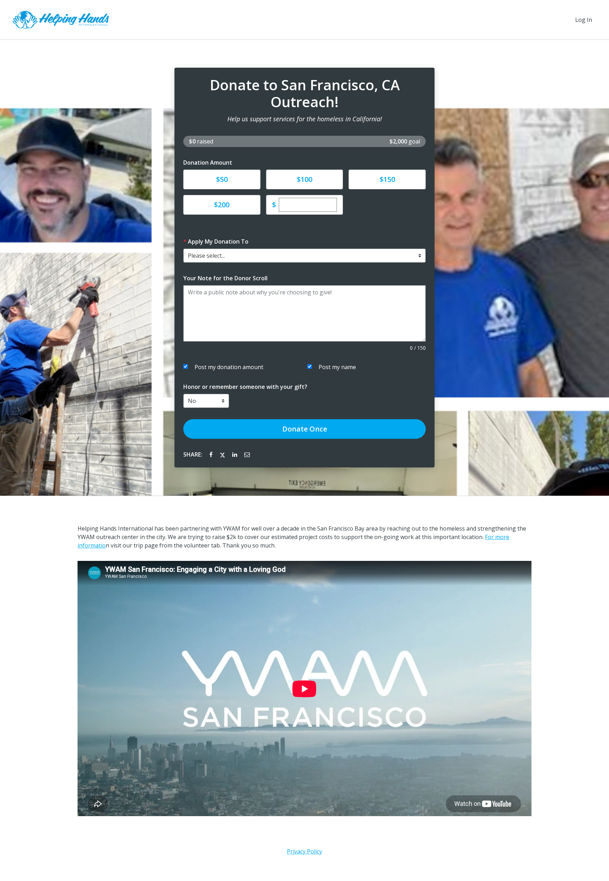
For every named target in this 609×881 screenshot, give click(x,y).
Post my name (337, 367)
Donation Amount (207, 162)
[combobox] (304, 256)
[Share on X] (223, 454)
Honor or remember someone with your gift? (245, 387)
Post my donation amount (229, 367)
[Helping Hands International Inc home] (62, 20)
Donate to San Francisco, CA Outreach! (305, 93)
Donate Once (304, 429)
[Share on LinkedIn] (235, 454)
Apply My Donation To (218, 241)
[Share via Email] (247, 454)
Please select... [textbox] (206, 255)
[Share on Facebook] (211, 454)
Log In (583, 20)
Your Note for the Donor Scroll (225, 278)
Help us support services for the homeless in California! (304, 119)
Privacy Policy (304, 851)
